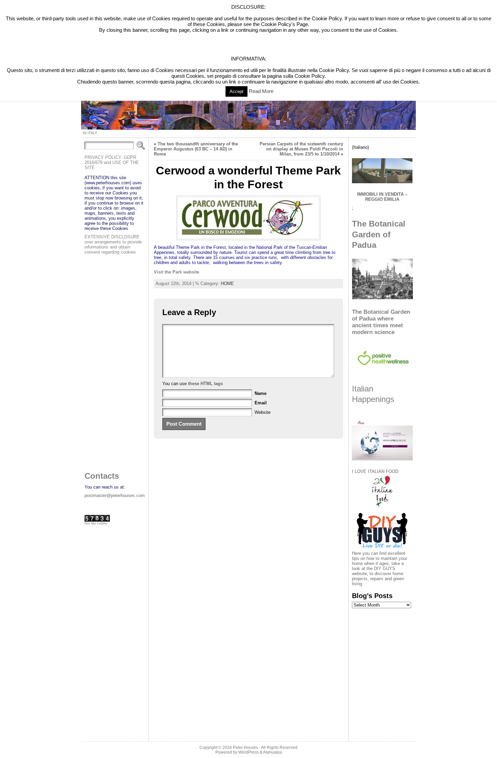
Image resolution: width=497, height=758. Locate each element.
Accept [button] (236, 91)
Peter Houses (245, 747)
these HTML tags (205, 383)
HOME (227, 283)
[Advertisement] (112, 361)
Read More (261, 91)
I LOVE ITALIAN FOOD (375, 471)
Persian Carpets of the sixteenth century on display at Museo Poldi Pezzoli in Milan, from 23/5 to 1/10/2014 (301, 149)
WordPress (248, 752)
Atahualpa (272, 752)
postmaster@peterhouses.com (115, 495)
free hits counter (96, 523)
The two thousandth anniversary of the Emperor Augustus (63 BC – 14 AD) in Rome (196, 149)
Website (262, 412)
